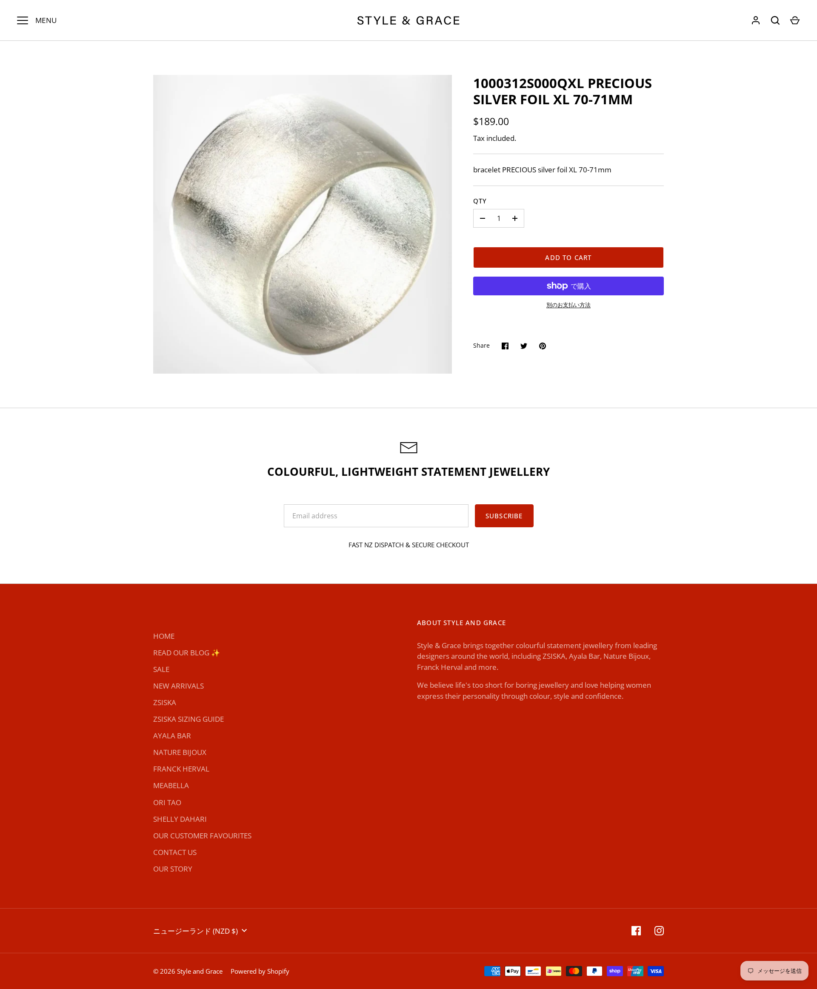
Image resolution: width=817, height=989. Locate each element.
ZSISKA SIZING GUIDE (188, 719)
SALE (161, 669)
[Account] (755, 20)
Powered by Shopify (260, 971)
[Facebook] (636, 930)
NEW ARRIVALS (178, 686)
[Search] (775, 20)
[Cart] (795, 20)
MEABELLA (171, 785)
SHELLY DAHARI (180, 819)
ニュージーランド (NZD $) (195, 931)
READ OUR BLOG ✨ (186, 652)
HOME (163, 636)
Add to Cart (568, 257)
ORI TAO (167, 802)
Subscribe (504, 516)
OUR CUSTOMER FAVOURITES (202, 835)
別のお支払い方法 (568, 305)
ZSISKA (164, 702)
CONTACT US (175, 852)
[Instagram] (659, 930)
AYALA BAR (172, 735)
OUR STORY (172, 869)
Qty (480, 201)
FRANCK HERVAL (181, 769)
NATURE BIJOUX (179, 752)
